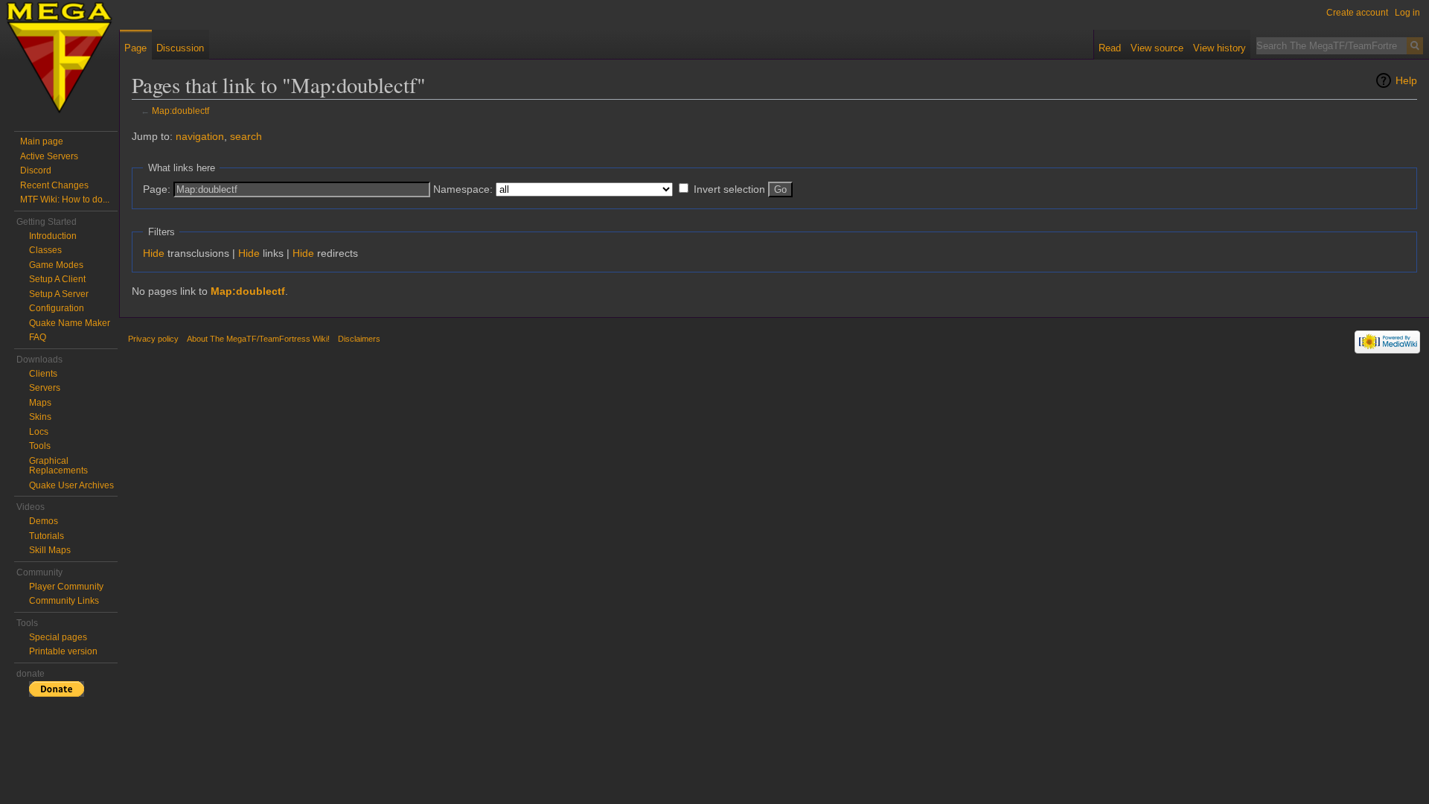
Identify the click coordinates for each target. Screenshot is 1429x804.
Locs (38, 432)
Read (1110, 48)
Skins (40, 417)
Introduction (53, 236)
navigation (200, 136)
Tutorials (46, 536)
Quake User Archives (71, 485)
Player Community (66, 586)
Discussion (180, 48)
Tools (40, 446)
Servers (44, 388)
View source (1157, 48)
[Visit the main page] (59, 59)
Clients (43, 373)
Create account (1357, 12)
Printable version (63, 651)
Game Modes (56, 265)
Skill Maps (50, 550)
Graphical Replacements (58, 466)
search (246, 136)
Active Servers (49, 156)
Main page (41, 141)
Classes (45, 250)
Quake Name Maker (69, 323)
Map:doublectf (180, 110)
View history (1219, 48)
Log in (1407, 12)
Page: (156, 189)
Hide (153, 253)
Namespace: (463, 189)
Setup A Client (57, 279)
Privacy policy (153, 338)
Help (1406, 80)
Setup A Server (59, 294)
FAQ (37, 337)
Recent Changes (54, 185)
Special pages (58, 637)
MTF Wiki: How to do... (64, 199)
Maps (40, 403)
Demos (43, 521)
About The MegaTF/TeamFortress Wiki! (258, 338)
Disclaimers (359, 338)
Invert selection (729, 189)
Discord (35, 170)
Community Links (64, 601)
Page (135, 48)
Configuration (56, 308)
